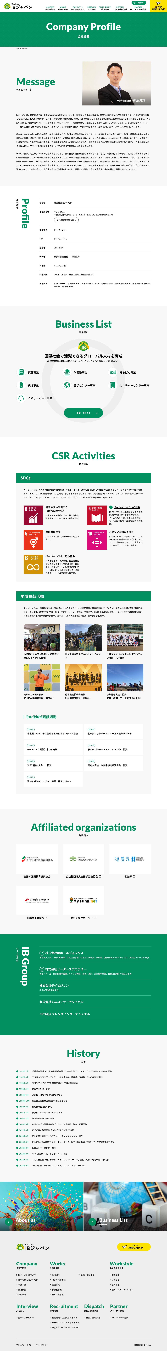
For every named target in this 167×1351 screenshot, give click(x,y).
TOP (17, 49)
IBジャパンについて (27, 1274)
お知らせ (22, 1294)
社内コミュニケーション (122, 1289)
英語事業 (56, 1284)
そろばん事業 (58, 1294)
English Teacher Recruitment (65, 1327)
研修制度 (115, 1279)
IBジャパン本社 (59, 1279)
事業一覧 (22, 1284)
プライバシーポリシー (24, 1345)
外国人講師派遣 (120, 8)
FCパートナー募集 (138, 8)
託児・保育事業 (88, 1274)
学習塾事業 (57, 1289)
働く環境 (115, 1274)
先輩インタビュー (26, 1317)
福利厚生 (115, 1284)
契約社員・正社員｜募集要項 (64, 1317)
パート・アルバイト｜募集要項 (65, 1322)
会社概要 (22, 1289)
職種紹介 (56, 1274)
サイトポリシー (42, 1345)
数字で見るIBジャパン (28, 1279)
